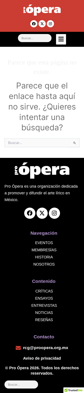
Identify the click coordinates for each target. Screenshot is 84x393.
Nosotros (44, 264)
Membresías (44, 250)
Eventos (44, 243)
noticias (44, 313)
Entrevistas (44, 305)
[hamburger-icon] (61, 39)
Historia (44, 257)
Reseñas (44, 320)
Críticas (44, 291)
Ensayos (44, 298)
